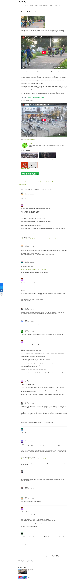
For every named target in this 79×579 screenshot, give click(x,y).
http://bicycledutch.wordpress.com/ (30, 139)
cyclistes (40, 176)
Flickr (27, 561)
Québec (36, 5)
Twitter (22, 561)
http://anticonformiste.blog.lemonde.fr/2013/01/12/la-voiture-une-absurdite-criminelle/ (36, 434)
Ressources (45, 5)
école (43, 176)
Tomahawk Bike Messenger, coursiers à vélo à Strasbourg (57, 181)
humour (49, 176)
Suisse (40, 5)
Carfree (26, 5)
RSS (29, 561)
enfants (46, 176)
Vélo (35, 176)
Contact (32, 561)
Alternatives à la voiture (29, 176)
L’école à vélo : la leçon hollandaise (30, 12)
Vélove (34, 13)
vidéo (61, 176)
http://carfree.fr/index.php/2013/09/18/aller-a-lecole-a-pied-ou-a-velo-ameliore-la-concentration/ (38, 238)
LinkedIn (24, 561)
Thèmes (50, 5)
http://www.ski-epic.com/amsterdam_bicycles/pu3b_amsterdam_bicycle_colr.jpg (35, 269)
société (56, 176)
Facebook (19, 561)
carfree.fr (22, 1)
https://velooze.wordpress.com (40, 147)
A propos (55, 5)
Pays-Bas (53, 176)
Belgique (31, 5)
